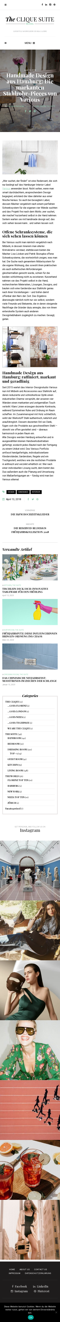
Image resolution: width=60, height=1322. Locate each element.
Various (6, 188)
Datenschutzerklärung (38, 1273)
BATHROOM (9, 630)
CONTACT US (40, 1269)
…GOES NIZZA (15, 717)
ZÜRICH (12, 802)
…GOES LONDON (17, 711)
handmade (23, 492)
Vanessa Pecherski (15, 106)
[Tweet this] (30, 111)
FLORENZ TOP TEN (18, 780)
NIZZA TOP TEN (16, 797)
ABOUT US (25, 1269)
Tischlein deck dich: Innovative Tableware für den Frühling (25, 590)
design (11, 492)
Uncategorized (12, 808)
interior (36, 492)
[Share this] (25, 111)
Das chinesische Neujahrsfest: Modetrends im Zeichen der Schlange (29, 679)
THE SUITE (50, 106)
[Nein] (56, 1312)
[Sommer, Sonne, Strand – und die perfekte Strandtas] (30, 1230)
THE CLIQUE (12, 701)
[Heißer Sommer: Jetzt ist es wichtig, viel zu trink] (30, 1170)
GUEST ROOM (15, 759)
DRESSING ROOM (11, 674)
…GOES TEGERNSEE (18, 722)
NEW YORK (13, 791)
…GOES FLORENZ (17, 705)
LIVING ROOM (40, 106)
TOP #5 (14, 753)
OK (30, 1317)
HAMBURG (13, 785)
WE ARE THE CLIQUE (19, 728)
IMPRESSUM (14, 1273)
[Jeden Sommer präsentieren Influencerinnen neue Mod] (30, 1050)
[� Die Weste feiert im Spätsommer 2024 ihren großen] (30, 930)
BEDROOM (14, 743)
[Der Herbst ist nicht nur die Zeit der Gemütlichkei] (30, 870)
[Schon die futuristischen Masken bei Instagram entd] (30, 990)
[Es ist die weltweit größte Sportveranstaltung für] (30, 1110)
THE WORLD (12, 776)
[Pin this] (34, 111)
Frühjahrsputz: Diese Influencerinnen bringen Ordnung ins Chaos (29, 635)
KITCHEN (8, 585)
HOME (12, 1269)
